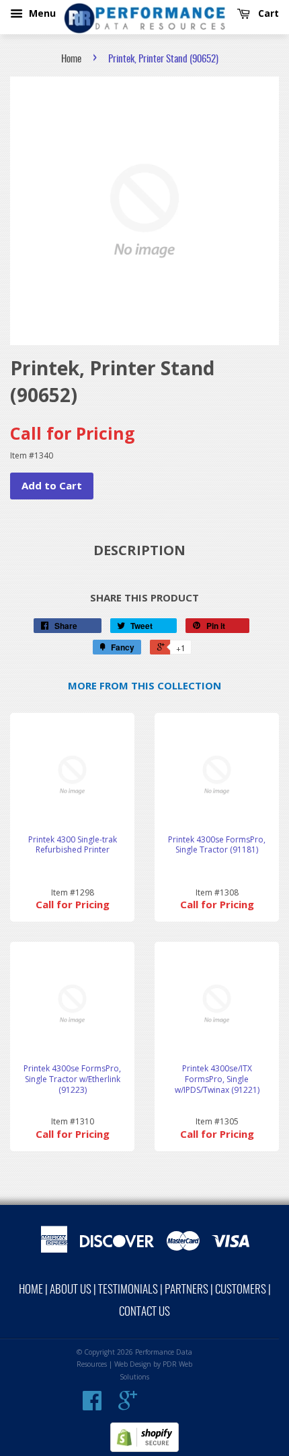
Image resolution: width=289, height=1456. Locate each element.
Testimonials (128, 1290)
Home (71, 59)
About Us (70, 1290)
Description (139, 550)
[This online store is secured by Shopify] (144, 1449)
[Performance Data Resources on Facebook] (92, 1405)
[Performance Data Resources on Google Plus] (128, 1405)
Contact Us (144, 1312)
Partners (186, 1290)
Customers (240, 1290)
